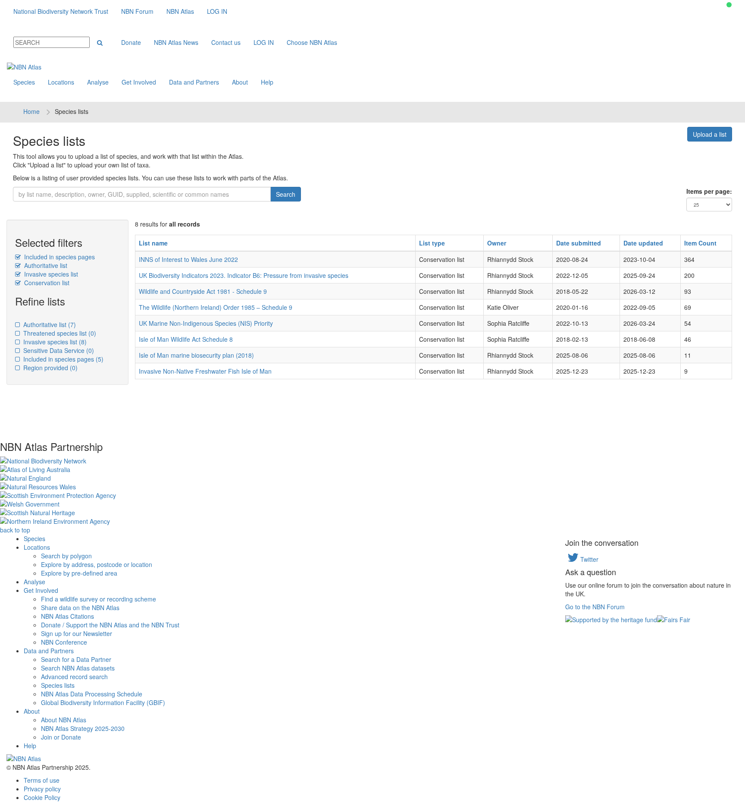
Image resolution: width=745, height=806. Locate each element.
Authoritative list (44, 265)
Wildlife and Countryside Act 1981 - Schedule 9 (203, 291)
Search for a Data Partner (76, 659)
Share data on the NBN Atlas (80, 607)
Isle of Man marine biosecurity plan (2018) (196, 355)
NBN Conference (64, 642)
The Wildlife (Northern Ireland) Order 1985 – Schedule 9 (215, 307)
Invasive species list (50, 274)
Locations (61, 82)
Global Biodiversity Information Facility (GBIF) (103, 702)
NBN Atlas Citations (67, 616)
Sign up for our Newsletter (76, 633)
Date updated (643, 243)
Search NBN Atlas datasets (78, 668)
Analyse (98, 82)
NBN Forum (137, 11)
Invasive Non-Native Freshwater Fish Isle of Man (205, 371)
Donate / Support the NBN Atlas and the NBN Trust (110, 624)
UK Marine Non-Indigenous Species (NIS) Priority (206, 323)
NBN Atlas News (176, 42)
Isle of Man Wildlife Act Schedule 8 (186, 339)
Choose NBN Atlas (312, 42)
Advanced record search (74, 676)
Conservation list (45, 282)
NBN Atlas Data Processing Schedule (91, 694)
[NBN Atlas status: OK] (729, 4)
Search (285, 194)
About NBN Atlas (63, 719)
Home (31, 111)
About (240, 82)
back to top (15, 530)
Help (267, 82)
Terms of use (41, 780)
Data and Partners (194, 82)
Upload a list (709, 134)
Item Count (700, 243)
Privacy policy (42, 788)
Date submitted (578, 243)
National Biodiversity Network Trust (60, 11)
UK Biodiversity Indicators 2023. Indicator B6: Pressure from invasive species (243, 275)
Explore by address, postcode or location (96, 564)
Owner (496, 243)
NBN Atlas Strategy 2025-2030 (83, 728)
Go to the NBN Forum (595, 606)
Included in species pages (58, 256)
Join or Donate (61, 737)
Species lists (58, 685)
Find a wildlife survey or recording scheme (98, 599)
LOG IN (217, 11)
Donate (131, 42)
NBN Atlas (180, 11)
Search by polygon (66, 555)
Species (24, 82)
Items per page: (709, 191)
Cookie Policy (42, 797)
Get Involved (139, 82)
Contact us (226, 42)
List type (432, 243)
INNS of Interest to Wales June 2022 (188, 259)
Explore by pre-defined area (79, 573)
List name (153, 243)
